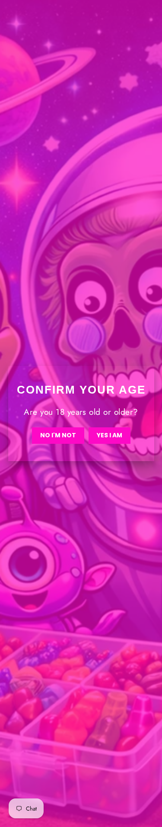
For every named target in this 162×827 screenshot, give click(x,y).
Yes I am (109, 435)
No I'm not (58, 435)
